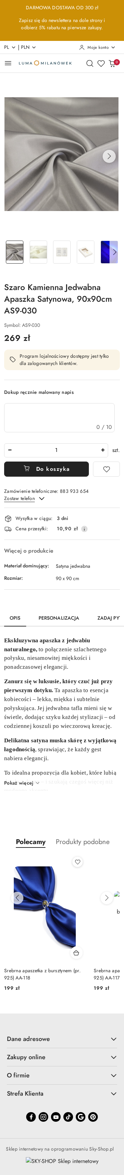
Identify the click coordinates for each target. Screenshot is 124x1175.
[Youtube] (56, 1117)
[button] (109, 156)
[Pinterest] (93, 1117)
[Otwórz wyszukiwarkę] (90, 63)
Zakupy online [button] (26, 1057)
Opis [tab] (15, 617)
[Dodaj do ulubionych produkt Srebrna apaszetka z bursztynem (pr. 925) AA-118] (77, 862)
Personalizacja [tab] (59, 617)
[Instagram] (43, 1117)
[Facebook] (31, 1117)
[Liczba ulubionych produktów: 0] (101, 63)
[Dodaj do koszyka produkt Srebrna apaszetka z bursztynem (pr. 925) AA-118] (76, 952)
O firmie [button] (18, 1075)
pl (6, 47)
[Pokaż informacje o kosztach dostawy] (84, 529)
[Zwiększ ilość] (102, 450)
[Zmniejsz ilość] (9, 450)
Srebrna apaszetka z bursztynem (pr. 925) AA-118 (42, 974)
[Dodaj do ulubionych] (106, 469)
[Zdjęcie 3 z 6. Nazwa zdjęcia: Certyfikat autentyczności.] (62, 252)
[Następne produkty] (107, 898)
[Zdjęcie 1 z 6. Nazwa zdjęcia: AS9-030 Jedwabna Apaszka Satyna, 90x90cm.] (14, 252)
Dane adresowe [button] (28, 1038)
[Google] (80, 1117)
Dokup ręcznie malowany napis (39, 392)
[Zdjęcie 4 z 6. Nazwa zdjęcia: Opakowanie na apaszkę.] (85, 252)
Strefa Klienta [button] (25, 1093)
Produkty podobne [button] (83, 842)
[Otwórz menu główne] (8, 63)
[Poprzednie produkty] (17, 898)
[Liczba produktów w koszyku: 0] (112, 63)
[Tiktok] (68, 1117)
